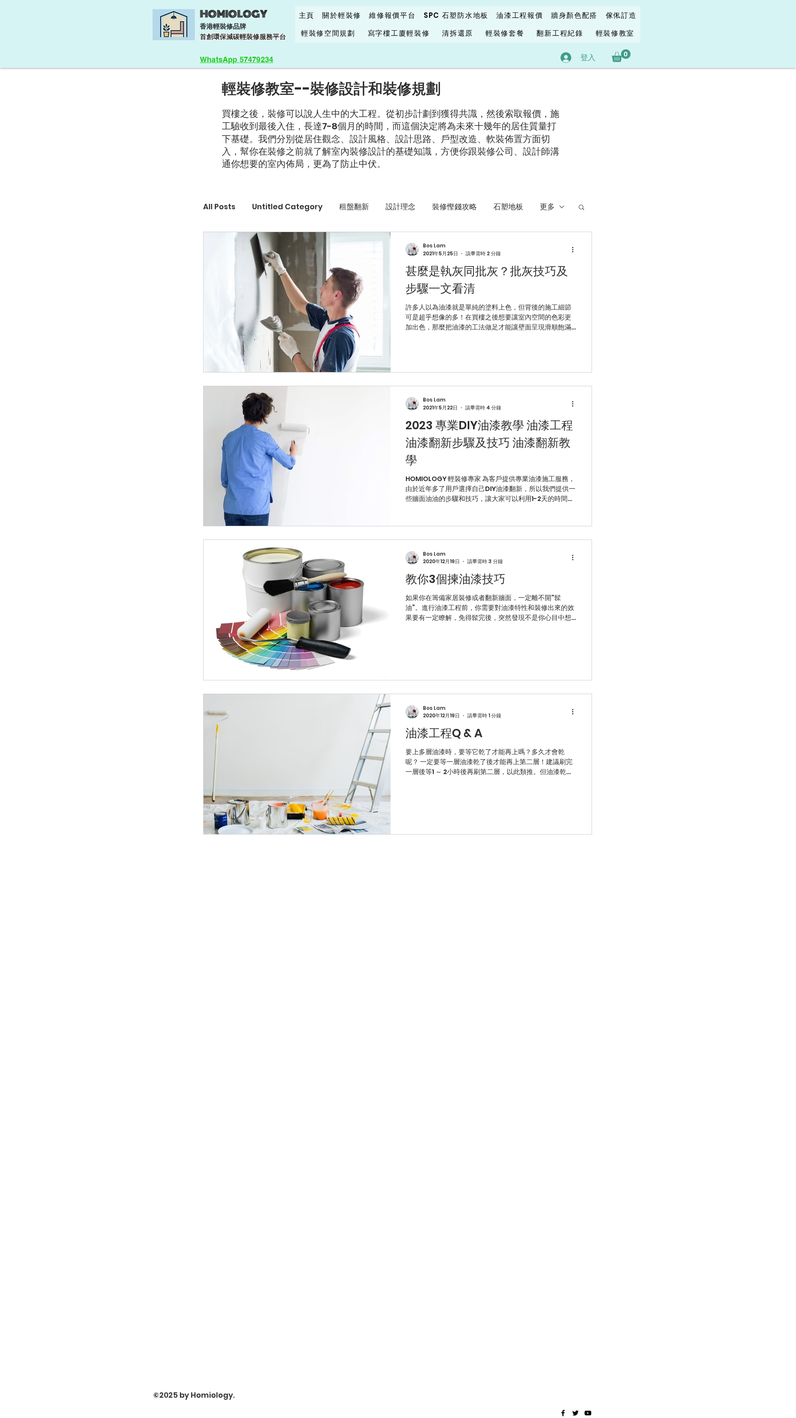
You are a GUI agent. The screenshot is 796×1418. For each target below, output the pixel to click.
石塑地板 (508, 206)
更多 (547, 206)
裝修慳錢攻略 (454, 206)
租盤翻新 (354, 206)
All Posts (219, 206)
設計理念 (400, 206)
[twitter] (575, 1413)
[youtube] (588, 1413)
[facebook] (563, 1413)
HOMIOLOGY (233, 14)
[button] (621, 55)
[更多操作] (575, 249)
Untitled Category (287, 206)
